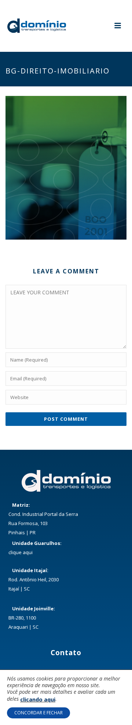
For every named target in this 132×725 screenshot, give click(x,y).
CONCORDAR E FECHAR (38, 713)
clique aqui (20, 552)
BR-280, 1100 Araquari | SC (31, 617)
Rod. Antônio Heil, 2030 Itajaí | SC (33, 579)
